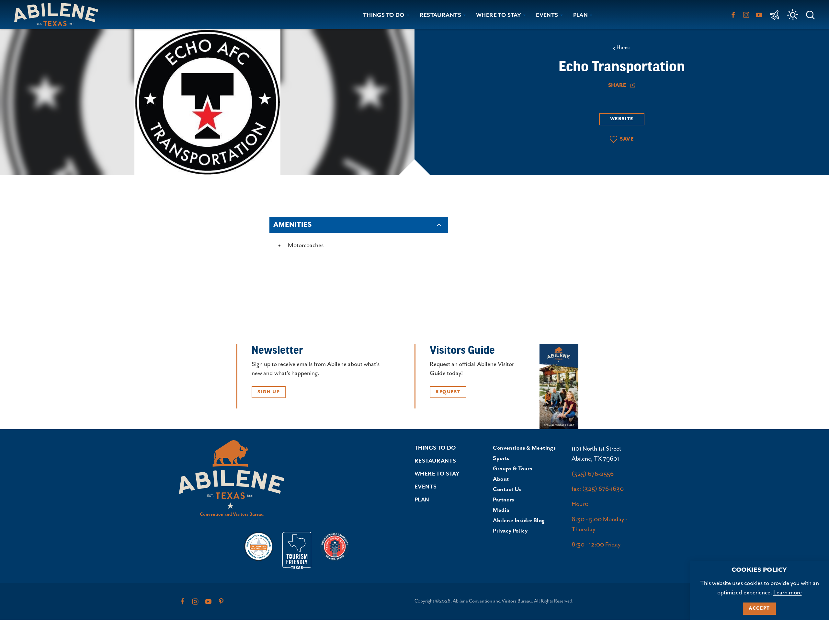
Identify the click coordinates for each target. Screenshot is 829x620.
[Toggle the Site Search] (810, 14)
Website (621, 118)
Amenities (292, 225)
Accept (759, 608)
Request (448, 392)
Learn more (787, 592)
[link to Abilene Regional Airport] (774, 14)
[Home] (58, 14)
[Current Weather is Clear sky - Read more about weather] (792, 14)
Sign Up (268, 392)
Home (623, 48)
